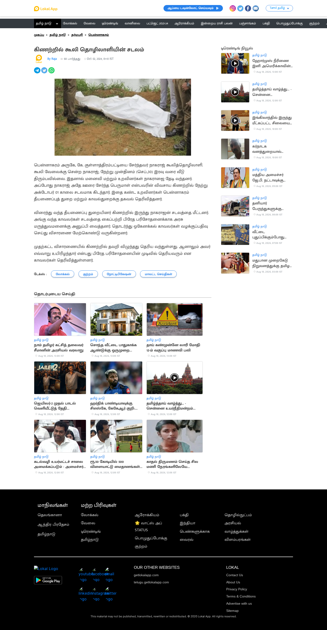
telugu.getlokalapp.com (151, 582)
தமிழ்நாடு (46, 534)
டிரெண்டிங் (91, 531)
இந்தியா (187, 523)
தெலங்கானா (50, 515)
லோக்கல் (89, 515)
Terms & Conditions (241, 596)
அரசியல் (233, 523)
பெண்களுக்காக (195, 531)
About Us (233, 582)
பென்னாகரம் (98, 35)
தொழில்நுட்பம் (238, 515)
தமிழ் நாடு (43, 23)
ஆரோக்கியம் (147, 515)
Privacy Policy (236, 589)
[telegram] (37, 73)
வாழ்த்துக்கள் (236, 531)
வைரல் (186, 539)
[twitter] (44, 73)
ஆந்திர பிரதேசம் (53, 524)
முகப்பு (39, 35)
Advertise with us (239, 603)
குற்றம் (141, 546)
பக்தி (184, 515)
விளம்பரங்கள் (238, 539)
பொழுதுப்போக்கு (151, 538)
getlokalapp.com (146, 575)
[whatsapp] (52, 73)
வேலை (88, 523)
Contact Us (234, 575)
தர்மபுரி (77, 35)
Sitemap (232, 611)
